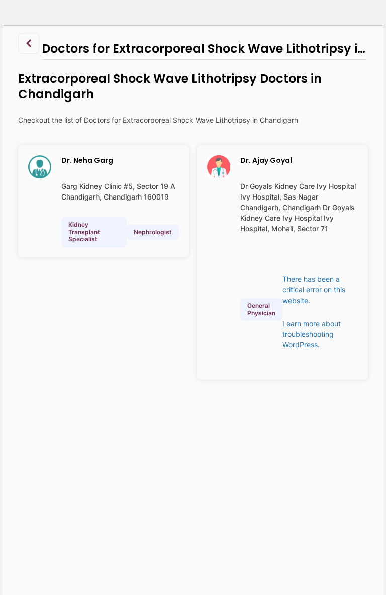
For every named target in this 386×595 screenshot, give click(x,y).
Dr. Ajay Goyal (266, 160)
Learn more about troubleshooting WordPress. (311, 334)
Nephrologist (153, 232)
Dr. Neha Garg (87, 160)
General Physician (261, 309)
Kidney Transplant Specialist (84, 232)
